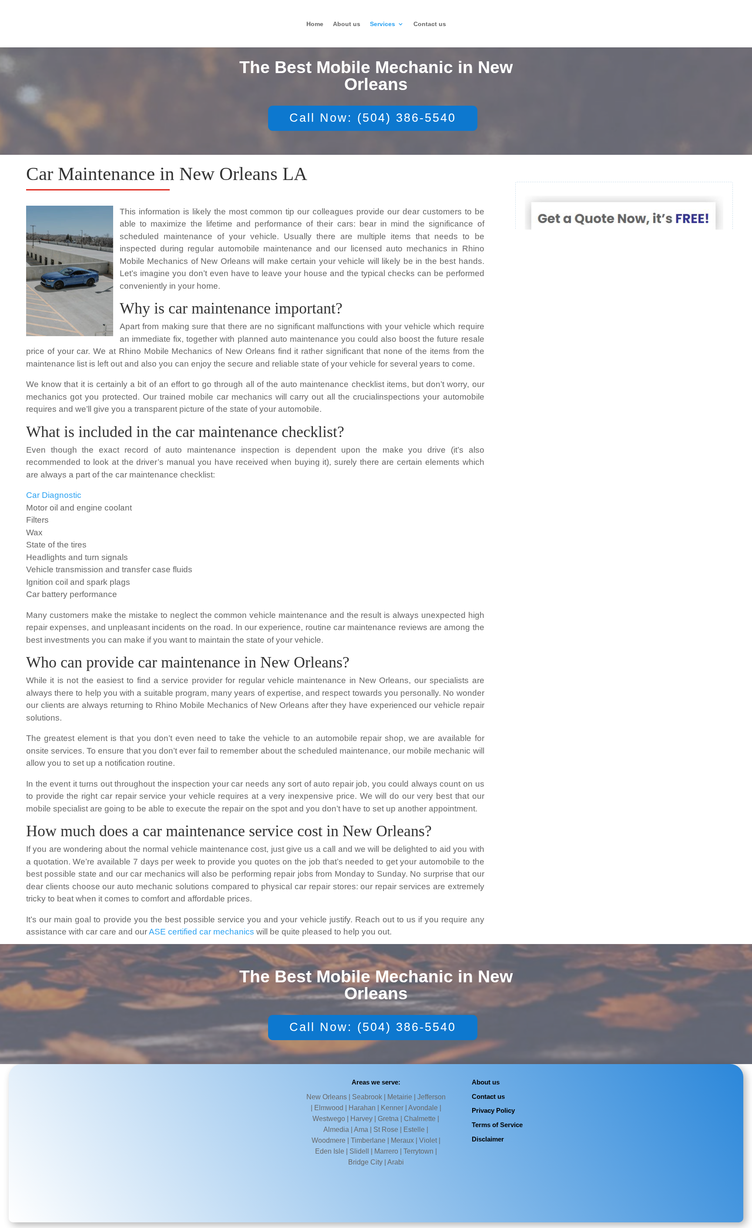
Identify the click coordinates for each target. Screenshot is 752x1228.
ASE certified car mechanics (201, 931)
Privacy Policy (493, 1110)
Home (314, 24)
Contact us (429, 24)
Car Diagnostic (53, 495)
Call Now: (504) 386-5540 (372, 117)
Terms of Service (497, 1124)
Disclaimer (488, 1139)
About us (346, 24)
